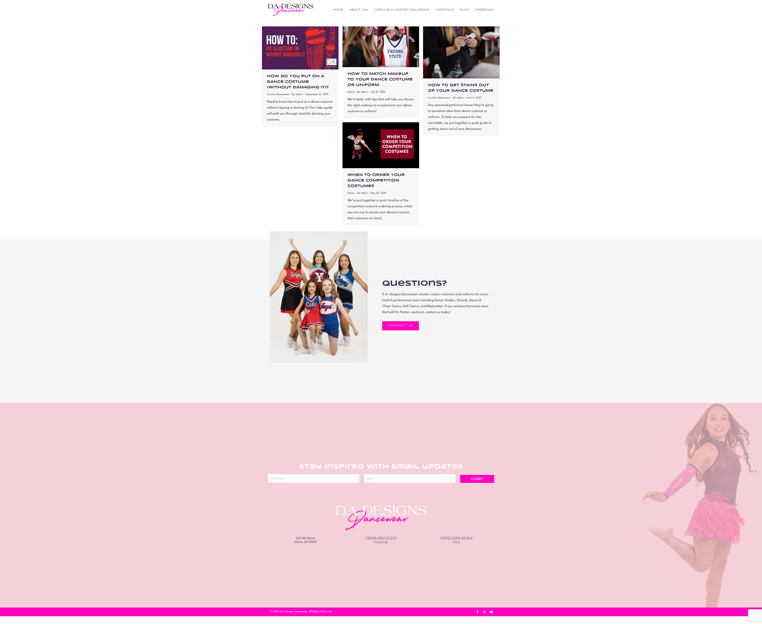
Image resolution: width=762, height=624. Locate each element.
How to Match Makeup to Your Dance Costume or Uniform (380, 79)
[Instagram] (484, 612)
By (297, 94)
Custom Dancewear (278, 94)
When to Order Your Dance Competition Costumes (376, 180)
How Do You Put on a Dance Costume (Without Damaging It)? (298, 81)
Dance (350, 92)
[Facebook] (477, 612)
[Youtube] (491, 612)
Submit (477, 479)
